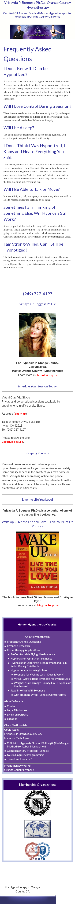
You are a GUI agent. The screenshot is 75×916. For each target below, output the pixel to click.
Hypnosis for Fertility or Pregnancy (31, 658)
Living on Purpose (17, 714)
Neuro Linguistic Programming (25, 754)
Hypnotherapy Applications (23, 650)
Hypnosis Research (18, 645)
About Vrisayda (13, 701)
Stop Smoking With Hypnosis (27, 690)
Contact (12, 706)
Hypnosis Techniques (16, 738)
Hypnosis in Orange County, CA (23, 733)
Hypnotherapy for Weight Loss (28, 670)
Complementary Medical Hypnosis (28, 750)
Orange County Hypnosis (19, 769)
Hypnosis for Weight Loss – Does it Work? (39, 674)
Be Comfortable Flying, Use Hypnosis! (33, 654)
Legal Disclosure (17, 710)
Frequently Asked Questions (24, 641)
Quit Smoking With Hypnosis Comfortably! (40, 694)
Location (12, 718)
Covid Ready (11, 729)
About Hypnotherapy (37, 636)
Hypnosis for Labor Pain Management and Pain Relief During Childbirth (38, 664)
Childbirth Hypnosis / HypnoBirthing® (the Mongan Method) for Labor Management (38, 744)
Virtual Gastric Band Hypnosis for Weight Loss (42, 678)
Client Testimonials (15, 725)
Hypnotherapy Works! (17, 765)
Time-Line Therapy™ (19, 759)
